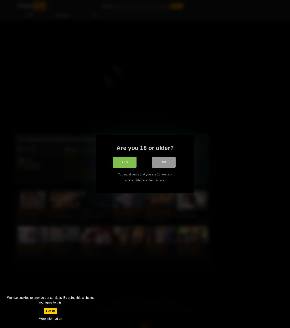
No (163, 162)
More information (50, 318)
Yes (125, 162)
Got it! (50, 311)
